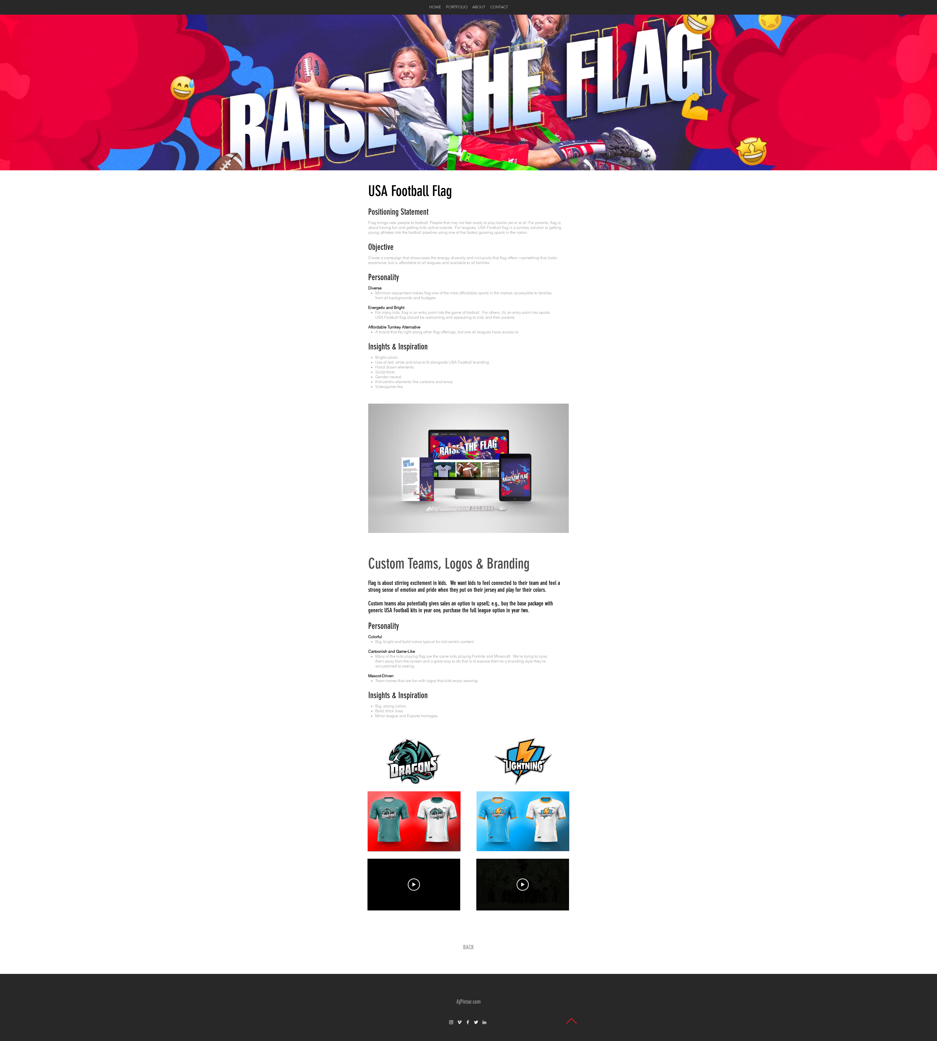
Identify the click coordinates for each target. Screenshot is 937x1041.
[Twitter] (476, 1022)
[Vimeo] (459, 1022)
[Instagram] (451, 1022)
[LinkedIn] (484, 1022)
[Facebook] (467, 1022)
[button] (467, 468)
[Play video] (414, 884)
